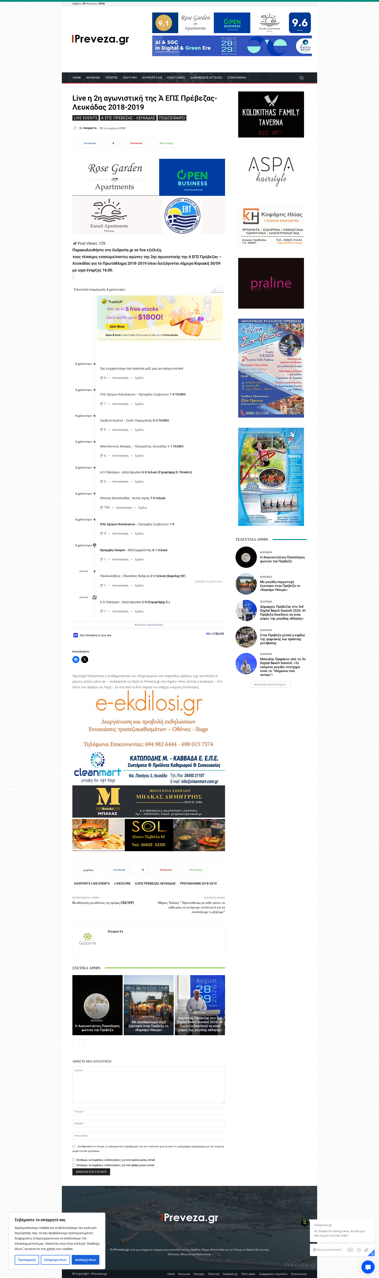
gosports (90, 128)
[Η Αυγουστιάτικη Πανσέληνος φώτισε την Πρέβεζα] (97, 1005)
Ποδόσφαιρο (172, 117)
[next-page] (82, 1042)
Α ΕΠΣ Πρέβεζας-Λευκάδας (155, 883)
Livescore (122, 883)
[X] (298, 3)
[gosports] (75, 128)
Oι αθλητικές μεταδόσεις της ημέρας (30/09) (103, 903)
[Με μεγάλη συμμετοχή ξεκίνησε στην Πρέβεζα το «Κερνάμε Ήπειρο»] (149, 1005)
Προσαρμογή (27, 1260)
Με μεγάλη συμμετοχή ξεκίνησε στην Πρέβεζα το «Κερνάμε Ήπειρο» (149, 1026)
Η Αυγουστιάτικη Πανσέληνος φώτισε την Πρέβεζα (97, 1028)
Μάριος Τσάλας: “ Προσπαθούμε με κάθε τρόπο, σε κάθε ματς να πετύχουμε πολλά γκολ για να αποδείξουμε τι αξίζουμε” (191, 907)
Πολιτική (199, 1013)
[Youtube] (304, 3)
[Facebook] (283, 3)
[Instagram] (293, 3)
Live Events (85, 117)
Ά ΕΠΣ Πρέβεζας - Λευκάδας (128, 117)
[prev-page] (75, 1042)
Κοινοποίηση (120, 377)
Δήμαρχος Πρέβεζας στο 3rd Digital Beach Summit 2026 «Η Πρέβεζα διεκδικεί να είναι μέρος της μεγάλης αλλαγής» (200, 1024)
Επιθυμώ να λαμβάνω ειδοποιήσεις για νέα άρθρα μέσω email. (116, 1165)
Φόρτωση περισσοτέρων (270, 684)
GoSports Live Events (92, 883)
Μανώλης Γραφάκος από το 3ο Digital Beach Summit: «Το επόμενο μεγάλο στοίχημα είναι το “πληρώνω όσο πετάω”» (283, 667)
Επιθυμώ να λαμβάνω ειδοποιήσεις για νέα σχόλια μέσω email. (116, 1160)
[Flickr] (288, 3)
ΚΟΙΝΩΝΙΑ (97, 1020)
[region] (57, 1241)
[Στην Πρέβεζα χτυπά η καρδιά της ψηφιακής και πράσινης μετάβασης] (246, 637)
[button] (301, 78)
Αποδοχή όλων (85, 1260)
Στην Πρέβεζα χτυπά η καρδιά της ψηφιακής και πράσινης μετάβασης (282, 639)
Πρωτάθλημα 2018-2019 (198, 883)
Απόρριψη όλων (55, 1260)
